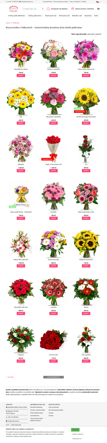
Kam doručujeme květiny (61, 1)
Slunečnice (88, 16)
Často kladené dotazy (36, 413)
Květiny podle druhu (35, 16)
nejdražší (98, 34)
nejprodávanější (81, 34)
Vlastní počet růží (50, 16)
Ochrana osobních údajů (37, 410)
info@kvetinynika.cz (27, 1)
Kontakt (84, 1)
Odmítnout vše (76, 438)
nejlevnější (90, 34)
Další (96, 16)
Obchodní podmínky (36, 407)
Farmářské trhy (47, 1)
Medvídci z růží (77, 16)
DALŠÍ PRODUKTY (53, 377)
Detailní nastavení (77, 434)
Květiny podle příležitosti (16, 16)
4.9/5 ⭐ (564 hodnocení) (13, 425)
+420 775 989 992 (13, 1)
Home (8, 23)
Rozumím (75, 430)
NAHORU (10, 377)
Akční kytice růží (64, 16)
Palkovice (16, 23)
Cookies (51, 413)
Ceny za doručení (75, 1)
